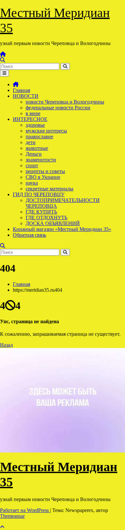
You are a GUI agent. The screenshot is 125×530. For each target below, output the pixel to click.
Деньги (34, 154)
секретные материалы (49, 188)
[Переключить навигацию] (4, 73)
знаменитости (41, 159)
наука (32, 183)
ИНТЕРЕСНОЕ (30, 119)
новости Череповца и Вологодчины (65, 102)
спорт (32, 165)
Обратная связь (29, 235)
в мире (33, 113)
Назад (6, 345)
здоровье (35, 125)
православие (39, 136)
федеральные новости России (58, 107)
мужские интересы (46, 130)
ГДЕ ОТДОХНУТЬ (46, 217)
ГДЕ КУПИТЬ (41, 212)
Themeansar (12, 516)
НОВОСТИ (25, 96)
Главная (21, 90)
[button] (2, 60)
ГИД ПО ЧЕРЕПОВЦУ (38, 194)
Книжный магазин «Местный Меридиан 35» (62, 229)
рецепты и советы (45, 171)
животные (37, 148)
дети (31, 142)
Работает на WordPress (25, 510)
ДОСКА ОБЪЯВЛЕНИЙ (53, 223)
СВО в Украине (43, 177)
